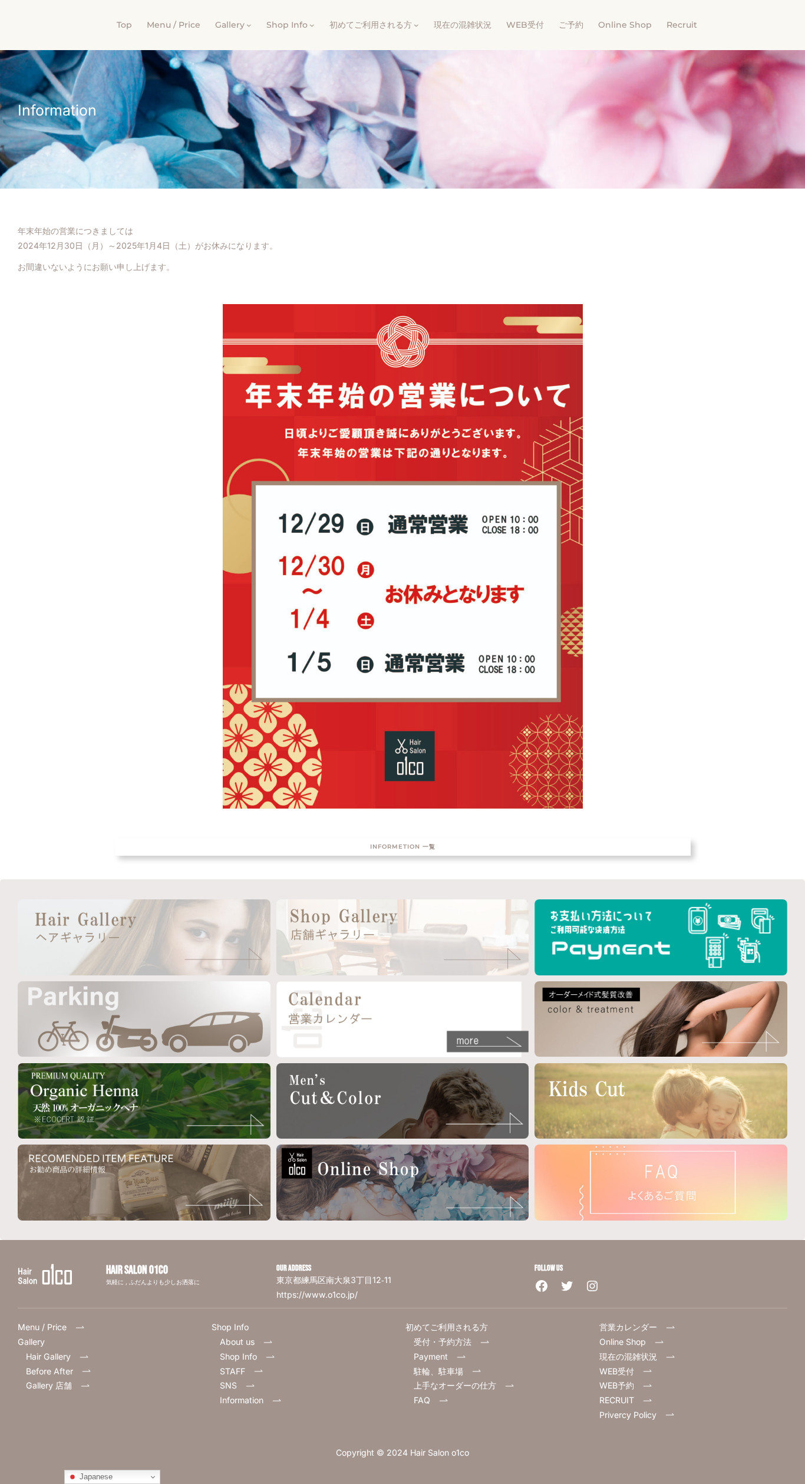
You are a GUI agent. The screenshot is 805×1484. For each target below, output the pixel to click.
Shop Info (242, 1356)
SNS (232, 1385)
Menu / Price (46, 1327)
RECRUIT (620, 1400)
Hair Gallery (48, 1356)
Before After (53, 1371)
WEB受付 (620, 1371)
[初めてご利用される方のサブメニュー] (416, 25)
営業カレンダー (632, 1327)
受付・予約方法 (447, 1342)
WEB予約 (620, 1385)
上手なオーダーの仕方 (459, 1385)
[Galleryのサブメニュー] (249, 25)
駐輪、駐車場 (442, 1371)
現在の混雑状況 (632, 1356)
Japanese (95, 1476)
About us (241, 1342)
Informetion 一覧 (403, 846)
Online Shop (626, 1342)
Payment (435, 1356)
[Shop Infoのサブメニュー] (312, 25)
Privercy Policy (632, 1415)
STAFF (236, 1371)
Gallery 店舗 (53, 1385)
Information (246, 1400)
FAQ (426, 1400)
